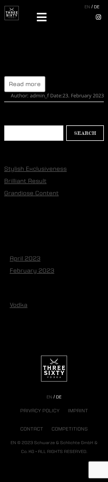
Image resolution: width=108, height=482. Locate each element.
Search (12, 122)
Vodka (18, 305)
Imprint (78, 410)
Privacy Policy (40, 410)
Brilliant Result (25, 181)
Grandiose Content (31, 47)
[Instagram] (98, 17)
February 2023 (32, 271)
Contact (31, 429)
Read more (25, 84)
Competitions (70, 429)
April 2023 (25, 258)
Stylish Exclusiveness (35, 169)
